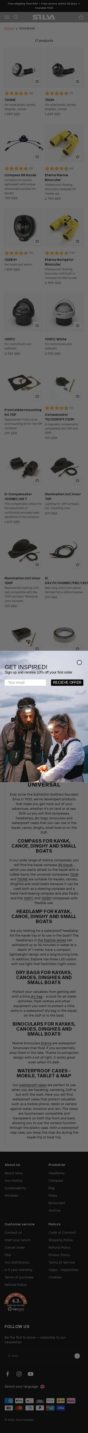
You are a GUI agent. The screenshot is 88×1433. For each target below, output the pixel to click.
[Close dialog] (79, 662)
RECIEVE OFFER (67, 682)
